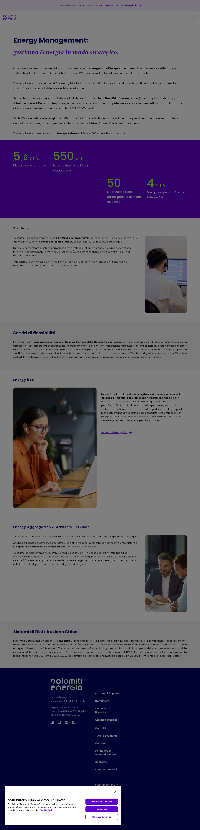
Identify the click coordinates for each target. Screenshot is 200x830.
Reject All (102, 809)
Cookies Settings (101, 816)
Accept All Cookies (102, 801)
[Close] (115, 791)
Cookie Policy (47, 810)
